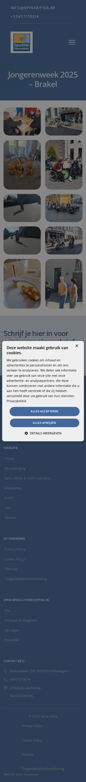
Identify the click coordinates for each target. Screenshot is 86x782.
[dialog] (43, 391)
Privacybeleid (16, 401)
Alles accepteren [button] (44, 411)
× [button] (76, 346)
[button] (43, 433)
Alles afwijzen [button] (44, 423)
